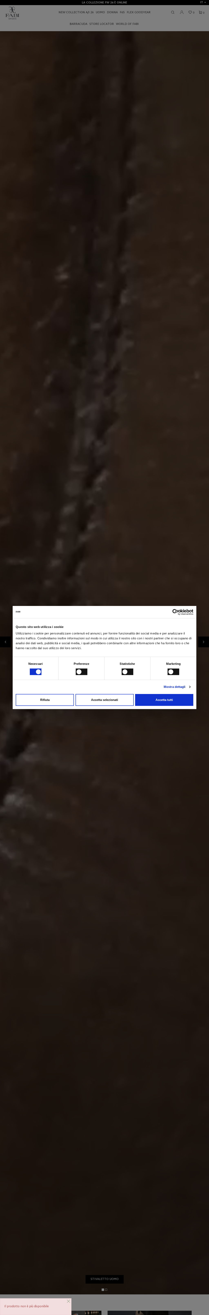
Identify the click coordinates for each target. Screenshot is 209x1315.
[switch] (81, 672)
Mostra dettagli (175, 686)
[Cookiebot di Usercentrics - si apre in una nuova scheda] (175, 612)
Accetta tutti (164, 700)
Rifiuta (45, 700)
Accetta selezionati (104, 700)
